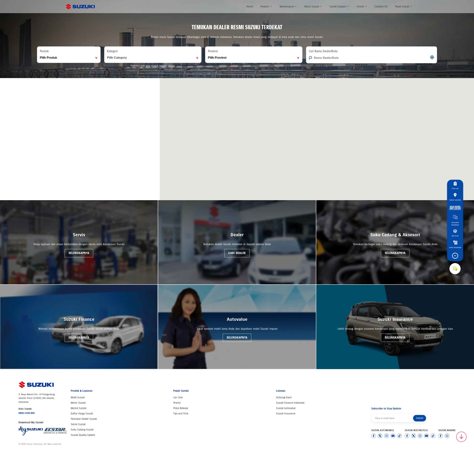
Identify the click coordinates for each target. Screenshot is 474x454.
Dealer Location (455, 200)
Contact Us (381, 6)
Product (265, 6)
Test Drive (455, 236)
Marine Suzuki (78, 408)
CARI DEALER (237, 253)
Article (361, 6)
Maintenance (287, 6)
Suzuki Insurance (285, 413)
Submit (419, 418)
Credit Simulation (455, 247)
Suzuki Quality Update (83, 435)
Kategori (112, 51)
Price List (455, 188)
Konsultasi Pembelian (455, 223)
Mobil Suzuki (78, 397)
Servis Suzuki (78, 424)
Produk (44, 51)
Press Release (180, 408)
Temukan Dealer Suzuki (84, 419)
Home (249, 6)
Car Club (178, 397)
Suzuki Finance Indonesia (290, 402)
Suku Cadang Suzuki (82, 429)
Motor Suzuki (78, 402)
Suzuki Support (338, 6)
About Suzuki (312, 6)
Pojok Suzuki (402, 6)
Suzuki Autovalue (286, 408)
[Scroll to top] (461, 437)
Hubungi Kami (284, 397)
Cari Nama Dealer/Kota (323, 51)
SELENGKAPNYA (79, 253)
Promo (177, 402)
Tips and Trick (180, 413)
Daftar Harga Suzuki (82, 413)
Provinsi (213, 51)
